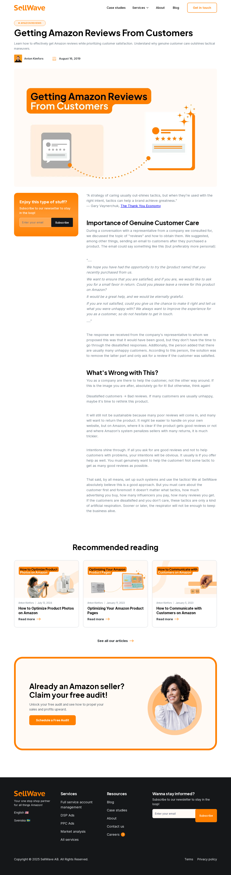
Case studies (116, 7)
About (160, 7)
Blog (176, 7)
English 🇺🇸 (21, 812)
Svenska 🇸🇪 (22, 820)
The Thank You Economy (141, 206)
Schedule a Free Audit (52, 720)
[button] (141, 7)
